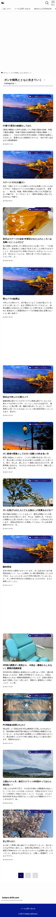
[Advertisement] (28, 40)
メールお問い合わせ (28, 908)
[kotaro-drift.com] (2, 3)
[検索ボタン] (47, 3)
